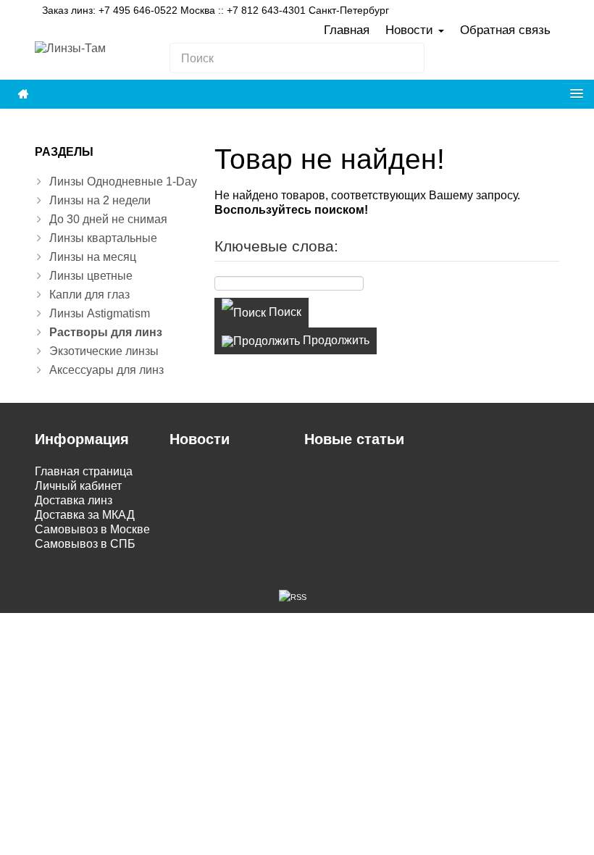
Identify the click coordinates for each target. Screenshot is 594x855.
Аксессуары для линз (106, 370)
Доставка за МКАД (85, 515)
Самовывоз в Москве (92, 529)
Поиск (283, 312)
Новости (411, 30)
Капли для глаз (89, 294)
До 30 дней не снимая (108, 219)
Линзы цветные (91, 276)
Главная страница (84, 471)
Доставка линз (73, 500)
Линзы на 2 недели (100, 200)
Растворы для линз (105, 332)
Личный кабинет (78, 486)
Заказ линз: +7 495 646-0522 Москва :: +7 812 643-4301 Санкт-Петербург (215, 10)
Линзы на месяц (92, 257)
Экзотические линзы (104, 351)
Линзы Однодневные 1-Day (123, 181)
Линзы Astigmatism (99, 313)
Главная (346, 30)
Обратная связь (505, 30)
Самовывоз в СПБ (85, 544)
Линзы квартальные (103, 238)
